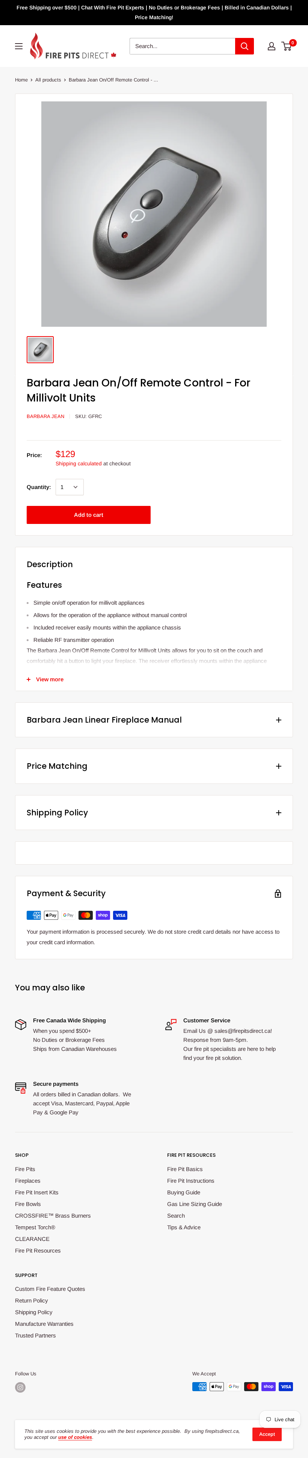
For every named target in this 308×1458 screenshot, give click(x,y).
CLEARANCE (32, 1239)
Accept (267, 1434)
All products (48, 80)
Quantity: (39, 487)
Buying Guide (183, 1192)
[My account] (271, 46)
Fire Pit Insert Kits (37, 1192)
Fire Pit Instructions (190, 1180)
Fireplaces (28, 1180)
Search (176, 1215)
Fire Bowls (28, 1204)
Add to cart (88, 515)
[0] (286, 46)
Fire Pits (25, 1169)
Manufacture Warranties (44, 1324)
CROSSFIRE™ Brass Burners (53, 1215)
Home (21, 80)
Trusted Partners (35, 1335)
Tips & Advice (184, 1227)
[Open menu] (19, 46)
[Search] (244, 46)
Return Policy (31, 1300)
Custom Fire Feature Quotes (50, 1289)
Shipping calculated (79, 463)
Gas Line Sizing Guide (194, 1204)
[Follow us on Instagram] (20, 1387)
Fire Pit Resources (38, 1250)
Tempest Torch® (35, 1227)
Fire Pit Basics (185, 1169)
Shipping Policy (34, 1312)
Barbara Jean (45, 416)
